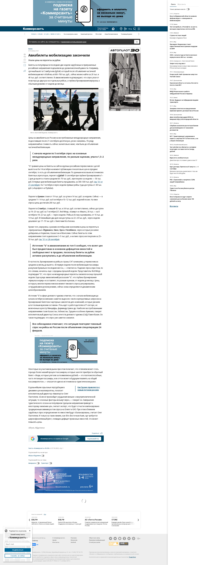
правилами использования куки (73, 42)
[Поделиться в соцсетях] (24, 71)
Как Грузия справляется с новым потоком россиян (89, 388)
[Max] (133, 538)
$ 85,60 (33, 34)
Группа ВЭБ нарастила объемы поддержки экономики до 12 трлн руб (69, 523)
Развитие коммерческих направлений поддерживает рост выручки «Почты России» (96, 524)
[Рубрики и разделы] (138, 28)
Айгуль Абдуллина (34, 455)
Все (45, 514)
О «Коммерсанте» (58, 538)
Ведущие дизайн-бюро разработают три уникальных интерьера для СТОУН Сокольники (123, 524)
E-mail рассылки (94, 542)
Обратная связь (94, 538)
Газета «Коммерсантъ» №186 (38, 448)
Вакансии (74, 540)
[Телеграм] (110, 538)
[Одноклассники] (124, 538)
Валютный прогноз (86, 34)
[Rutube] (129, 538)
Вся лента (174, 206)
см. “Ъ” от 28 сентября (49, 239)
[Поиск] (134, 28)
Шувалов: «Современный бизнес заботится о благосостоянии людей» (43, 523)
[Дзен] (119, 538)
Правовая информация (97, 540)
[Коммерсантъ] (33, 28)
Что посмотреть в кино (71, 34)
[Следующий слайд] (138, 520)
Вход (130, 29)
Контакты (55, 542)
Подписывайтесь (93, 439)
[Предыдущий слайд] (29, 520)
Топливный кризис (126, 34)
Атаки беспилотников (111, 34)
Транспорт (44, 463)
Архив (54, 540)
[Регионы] (121, 28)
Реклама (74, 538)
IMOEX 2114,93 (55, 34)
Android (73, 542)
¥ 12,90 (46, 34)
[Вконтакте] (115, 538)
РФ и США (99, 34)
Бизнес (30, 49)
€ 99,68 (40, 34)
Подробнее (132, 557)
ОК (137, 42)
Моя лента (182, 4)
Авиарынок (32, 463)
